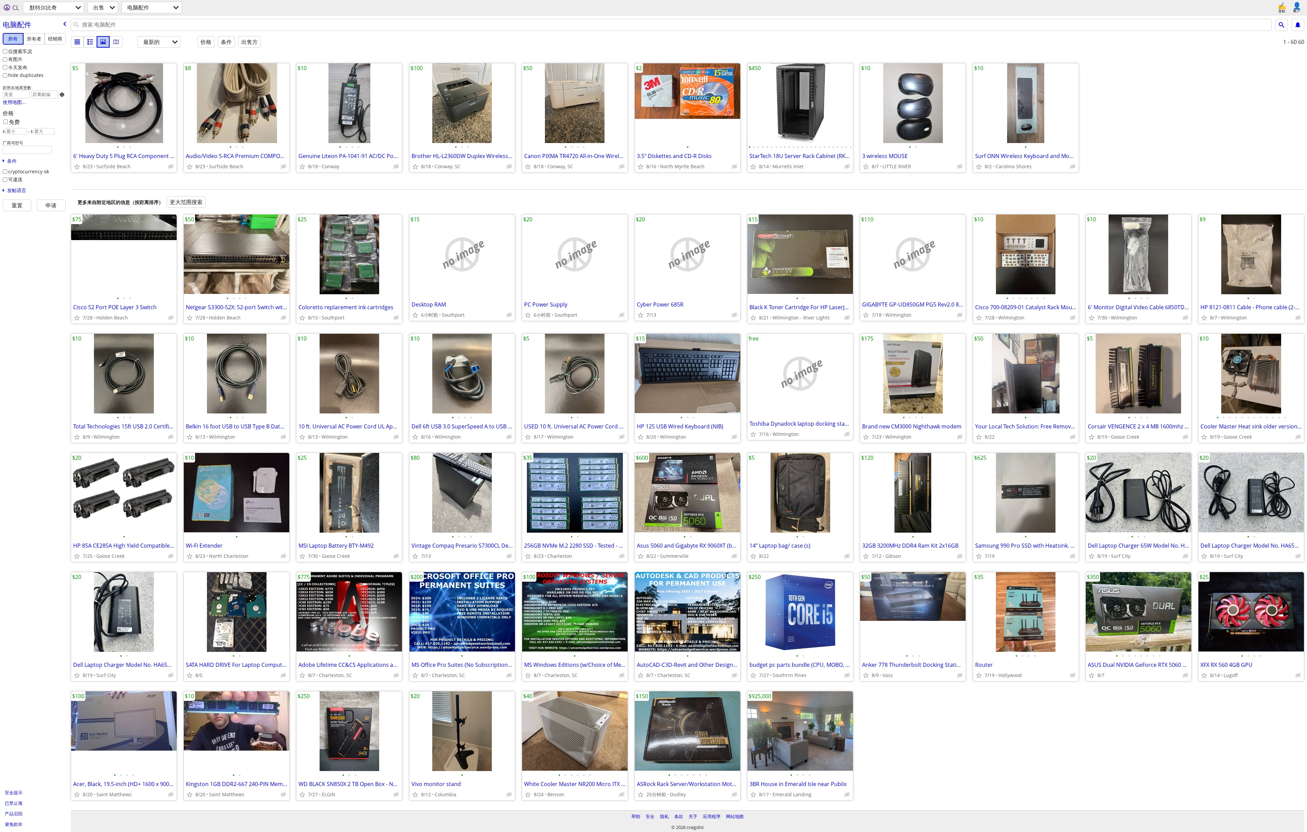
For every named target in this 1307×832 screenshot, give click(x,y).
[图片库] (103, 42)
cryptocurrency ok (28, 171)
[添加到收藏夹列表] (77, 166)
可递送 (15, 179)
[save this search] (1297, 25)
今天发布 (17, 67)
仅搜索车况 (20, 51)
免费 (14, 122)
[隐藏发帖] (171, 166)
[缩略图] (90, 42)
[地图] (116, 42)
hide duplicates (26, 75)
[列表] (77, 42)
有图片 (15, 59)
